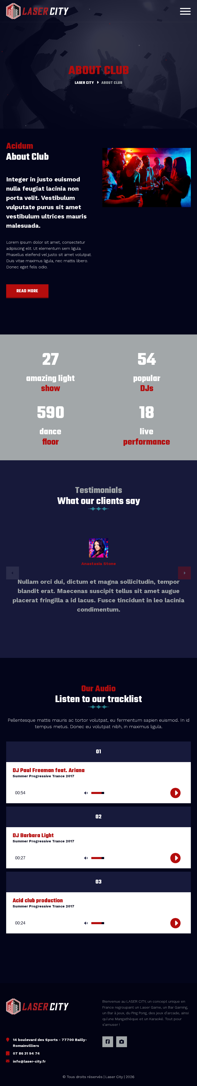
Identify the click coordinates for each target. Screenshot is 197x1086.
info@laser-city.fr (29, 1061)
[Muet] (86, 793)
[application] (98, 788)
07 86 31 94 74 (26, 1053)
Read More (27, 291)
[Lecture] (175, 793)
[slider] (98, 793)
